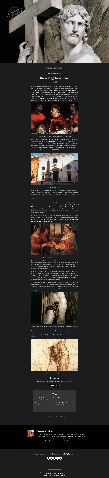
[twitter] (51, 458)
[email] (60, 458)
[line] (54, 458)
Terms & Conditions (58, 473)
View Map (54, 385)
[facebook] (48, 458)
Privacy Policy (49, 473)
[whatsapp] (57, 458)
